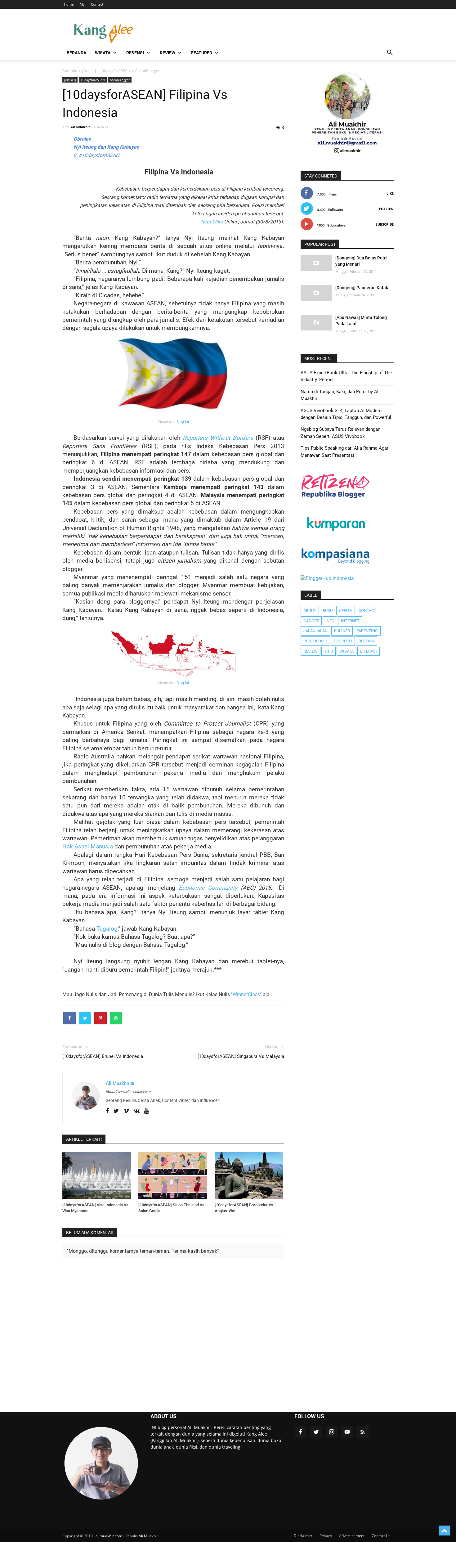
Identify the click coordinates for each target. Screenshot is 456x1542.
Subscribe (385, 224)
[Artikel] (70, 80)
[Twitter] (116, 1111)
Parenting (367, 630)
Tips (328, 651)
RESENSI (135, 52)
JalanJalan (315, 630)
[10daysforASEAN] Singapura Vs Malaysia (241, 1056)
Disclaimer (303, 1535)
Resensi (366, 641)
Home (69, 4)
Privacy (326, 1535)
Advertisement (351, 1535)
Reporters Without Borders (218, 437)
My (82, 4)
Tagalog (107, 928)
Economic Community (208, 887)
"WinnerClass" (246, 994)
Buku (328, 610)
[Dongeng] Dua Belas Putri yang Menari (361, 261)
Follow (386, 208)
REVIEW (167, 52)
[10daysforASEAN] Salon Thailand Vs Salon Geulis (171, 1208)
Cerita (345, 610)
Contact (97, 4)
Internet (350, 620)
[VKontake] (137, 1111)
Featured (201, 52)
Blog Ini (183, 422)
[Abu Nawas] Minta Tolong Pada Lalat (361, 320)
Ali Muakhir (148, 1536)
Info (329, 620)
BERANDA (76, 52)
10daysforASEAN (93, 80)
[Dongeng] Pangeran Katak (361, 287)
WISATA (102, 52)
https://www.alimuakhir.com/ (128, 1092)
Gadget (311, 620)
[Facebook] (107, 1111)
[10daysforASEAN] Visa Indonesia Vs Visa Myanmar (95, 1208)
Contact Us (381, 1535)
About (309, 610)
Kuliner (342, 630)
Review (310, 651)
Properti (343, 641)
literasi (368, 651)
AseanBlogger (120, 80)
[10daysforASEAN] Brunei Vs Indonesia (102, 1056)
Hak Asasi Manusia (87, 846)
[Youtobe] (146, 1111)
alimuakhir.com (109, 1536)
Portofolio (315, 641)
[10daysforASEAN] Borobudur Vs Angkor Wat (244, 1208)
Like (390, 193)
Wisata (346, 651)
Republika (212, 222)
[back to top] (444, 1530)
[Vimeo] (126, 1111)
